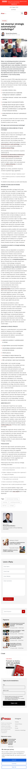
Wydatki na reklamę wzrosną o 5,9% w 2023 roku (10, 550)
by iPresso (13, 9)
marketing (5, 502)
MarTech (4, 505)
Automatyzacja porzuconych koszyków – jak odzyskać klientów (17, 625)
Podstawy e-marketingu (20, 730)
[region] (14, 758)
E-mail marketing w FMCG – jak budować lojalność (17, 637)
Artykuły (4, 20)
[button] (25, 13)
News (16, 726)
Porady (16, 728)
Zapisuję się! (14, 4)
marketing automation (15, 502)
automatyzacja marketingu (12, 499)
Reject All (14, 767)
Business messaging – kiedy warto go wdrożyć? (17, 631)
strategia (12, 505)
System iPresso (18, 724)
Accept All (14, 760)
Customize (14, 763)
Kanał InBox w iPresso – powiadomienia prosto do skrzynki (16, 645)
